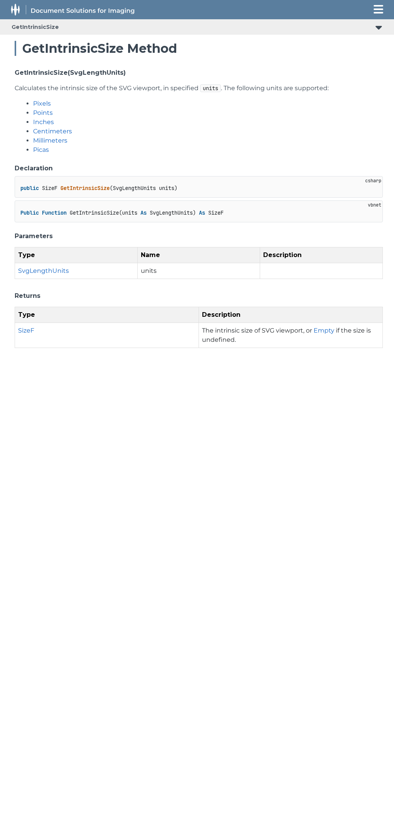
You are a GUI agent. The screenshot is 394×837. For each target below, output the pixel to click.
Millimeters (50, 140)
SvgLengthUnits (43, 270)
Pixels (42, 103)
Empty (324, 330)
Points (43, 112)
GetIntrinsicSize (35, 27)
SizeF (26, 330)
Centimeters (52, 131)
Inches (43, 122)
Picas (41, 149)
